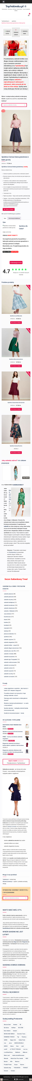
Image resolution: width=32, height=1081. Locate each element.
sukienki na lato (8, 668)
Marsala (6, 1058)
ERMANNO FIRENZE (9, 1037)
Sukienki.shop (7, 1067)
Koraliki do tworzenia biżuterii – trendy (14, 713)
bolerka (6, 622)
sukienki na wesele (9, 676)
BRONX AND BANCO (9, 1034)
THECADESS (17, 1067)
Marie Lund (7, 1055)
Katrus (12, 1046)
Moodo (6, 1061)
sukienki (6, 526)
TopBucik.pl (6, 879)
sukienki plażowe (8, 594)
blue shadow (7, 1030)
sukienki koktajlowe (9, 602)
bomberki (6, 625)
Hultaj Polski (22, 1040)
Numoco (17, 1061)
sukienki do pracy (8, 599)
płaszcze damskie (9, 634)
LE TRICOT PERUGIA (15, 1049)
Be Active (6, 1027)
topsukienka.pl (6, 928)
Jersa (10, 1043)
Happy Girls (13, 1040)
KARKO (6, 1046)
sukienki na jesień (8, 671)
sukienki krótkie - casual (10, 645)
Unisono (6, 1070)
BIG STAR (20, 1027)
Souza (15, 1064)
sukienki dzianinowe (9, 608)
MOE (27, 1058)
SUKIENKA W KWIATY (18, 484)
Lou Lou (25, 1049)
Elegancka (25, 941)
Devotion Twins (21, 1034)
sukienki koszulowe (9, 656)
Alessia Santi (7, 1024)
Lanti (22, 1046)
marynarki (6, 628)
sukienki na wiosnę (9, 665)
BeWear (13, 1027)
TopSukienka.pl (13, 552)
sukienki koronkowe (9, 605)
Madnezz (17, 1052)
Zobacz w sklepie (9, 209)
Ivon (5, 1043)
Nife (11, 1061)
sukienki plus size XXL (10, 651)
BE (20, 1024)
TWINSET (25, 1067)
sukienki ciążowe (8, 639)
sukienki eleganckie (9, 642)
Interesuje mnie (16, 262)
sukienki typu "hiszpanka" (10, 659)
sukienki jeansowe (9, 596)
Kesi (17, 1046)
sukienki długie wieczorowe (11, 648)
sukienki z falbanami (9, 611)
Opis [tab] (5, 218)
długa (15, 941)
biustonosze (7, 616)
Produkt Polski (8, 1064)
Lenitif (5, 1049)
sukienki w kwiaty (8, 653)
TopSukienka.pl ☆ (16, 6)
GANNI (5, 1040)
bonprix (15, 1030)
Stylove (22, 1064)
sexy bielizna (7, 614)
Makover (25, 1052)
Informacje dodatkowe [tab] (14, 218)
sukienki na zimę (8, 673)
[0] (28, 15)
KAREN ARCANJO (19, 1043)
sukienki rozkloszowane (10, 662)
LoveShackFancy (8, 1052)
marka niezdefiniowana (18, 1055)
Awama (15, 1024)
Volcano (13, 1070)
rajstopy (6, 631)
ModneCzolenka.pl (7, 881)
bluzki (5, 619)
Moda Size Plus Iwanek (17, 1058)
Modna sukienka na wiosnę (10, 496)
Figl (18, 1037)
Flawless (24, 1037)
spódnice (14, 21)
